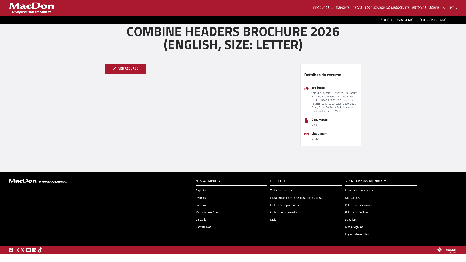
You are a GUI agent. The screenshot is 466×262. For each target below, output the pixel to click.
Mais (273, 219)
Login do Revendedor (358, 234)
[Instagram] (17, 249)
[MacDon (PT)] (32, 8)
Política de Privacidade (359, 205)
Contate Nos (203, 227)
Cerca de (201, 219)
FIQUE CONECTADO (431, 20)
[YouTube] (28, 249)
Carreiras (201, 205)
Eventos (201, 197)
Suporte (343, 8)
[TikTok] (40, 249)
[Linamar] (447, 250)
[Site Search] (444, 8)
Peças (357, 8)
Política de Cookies (356, 212)
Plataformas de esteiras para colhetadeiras (296, 197)
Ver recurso (128, 68)
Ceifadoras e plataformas (285, 205)
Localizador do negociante (387, 8)
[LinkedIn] (34, 249)
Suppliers (351, 219)
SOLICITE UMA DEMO (397, 20)
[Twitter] (22, 250)
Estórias (419, 8)
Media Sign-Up (354, 227)
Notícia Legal (353, 197)
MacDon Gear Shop (207, 212)
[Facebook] (11, 249)
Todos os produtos (281, 190)
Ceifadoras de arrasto (283, 212)
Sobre (434, 8)
